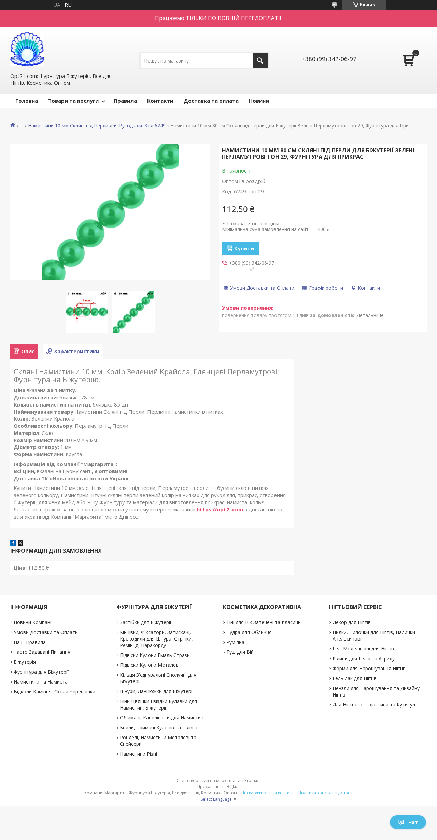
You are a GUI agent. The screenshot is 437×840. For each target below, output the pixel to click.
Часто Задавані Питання (42, 652)
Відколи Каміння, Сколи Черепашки (54, 691)
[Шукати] (260, 60)
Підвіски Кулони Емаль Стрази (155, 655)
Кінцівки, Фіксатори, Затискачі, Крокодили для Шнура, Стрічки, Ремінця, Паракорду (156, 638)
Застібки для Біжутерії (145, 622)
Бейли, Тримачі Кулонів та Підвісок (160, 727)
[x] (20, 543)
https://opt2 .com (220, 509)
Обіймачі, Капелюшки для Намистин (161, 717)
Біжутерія (25, 662)
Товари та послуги (73, 100)
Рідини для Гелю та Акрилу (364, 658)
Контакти (160, 100)
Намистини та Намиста (41, 681)
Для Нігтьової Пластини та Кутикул (374, 704)
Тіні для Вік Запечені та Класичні (264, 622)
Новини (259, 100)
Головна (26, 100)
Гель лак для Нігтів (355, 678)
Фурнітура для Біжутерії (41, 672)
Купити (244, 248)
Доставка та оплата (211, 100)
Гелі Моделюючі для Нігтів (363, 648)
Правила (125, 100)
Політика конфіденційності (325, 793)
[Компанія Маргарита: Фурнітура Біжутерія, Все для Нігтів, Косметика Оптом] (27, 49)
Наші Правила (30, 642)
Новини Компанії (33, 622)
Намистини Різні (138, 754)
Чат (413, 822)
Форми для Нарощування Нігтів (369, 668)
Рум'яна (235, 642)
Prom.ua (252, 780)
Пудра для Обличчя (249, 632)
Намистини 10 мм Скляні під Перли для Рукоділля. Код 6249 (97, 126)
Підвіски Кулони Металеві (150, 665)
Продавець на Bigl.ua (218, 786)
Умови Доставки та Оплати (46, 632)
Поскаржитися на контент (267, 793)
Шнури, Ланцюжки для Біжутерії (157, 691)
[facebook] (13, 543)
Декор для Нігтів (352, 622)
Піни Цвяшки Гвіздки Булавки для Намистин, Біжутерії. (158, 704)
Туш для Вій (240, 652)
